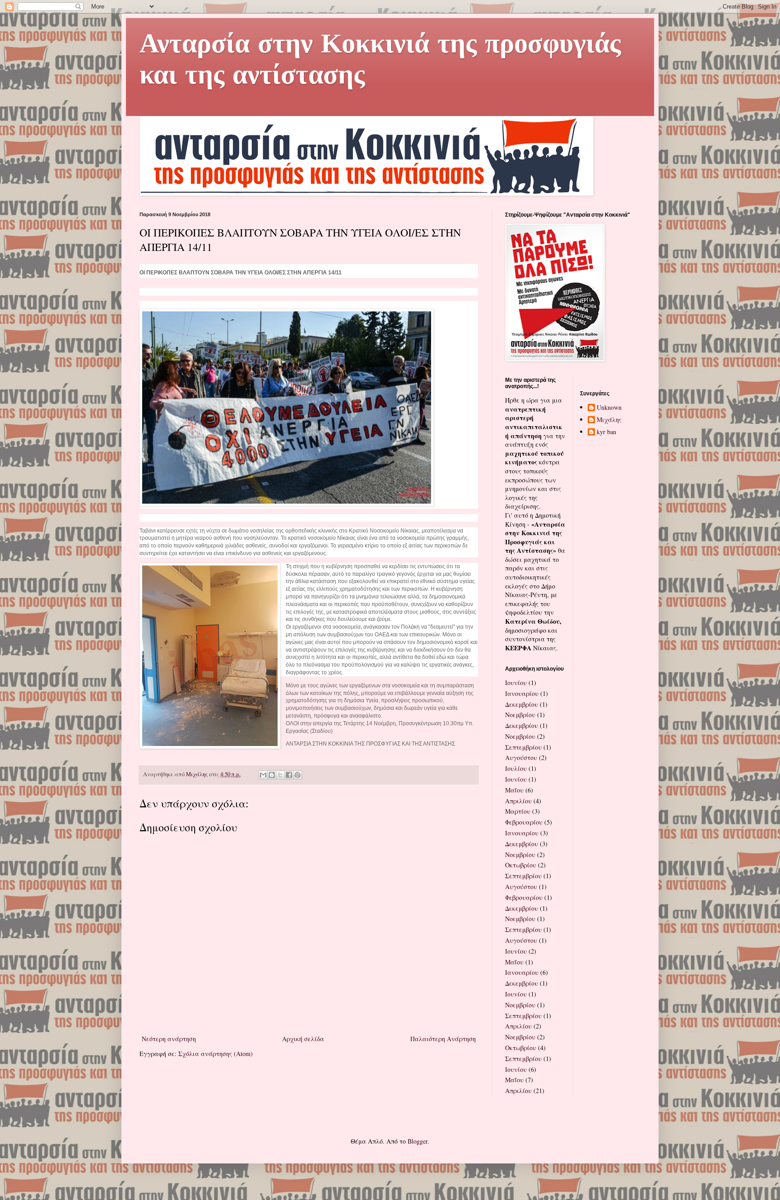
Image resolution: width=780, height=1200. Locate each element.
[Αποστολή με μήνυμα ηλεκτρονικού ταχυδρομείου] (263, 774)
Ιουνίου (516, 682)
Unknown (609, 408)
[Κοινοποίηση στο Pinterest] (297, 774)
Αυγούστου (521, 757)
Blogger (417, 1141)
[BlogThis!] (271, 774)
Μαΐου (514, 790)
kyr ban (606, 432)
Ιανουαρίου (522, 693)
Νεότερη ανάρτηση (169, 1038)
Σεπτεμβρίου (523, 747)
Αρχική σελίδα (303, 1038)
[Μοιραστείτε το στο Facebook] (288, 774)
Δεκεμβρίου (521, 704)
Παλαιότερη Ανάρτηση (443, 1038)
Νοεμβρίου (520, 714)
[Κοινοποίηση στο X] (280, 774)
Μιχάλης (609, 420)
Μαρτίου (517, 811)
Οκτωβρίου (520, 865)
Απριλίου (518, 801)
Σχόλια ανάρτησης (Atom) (215, 1053)
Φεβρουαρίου (524, 822)
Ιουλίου (516, 768)
